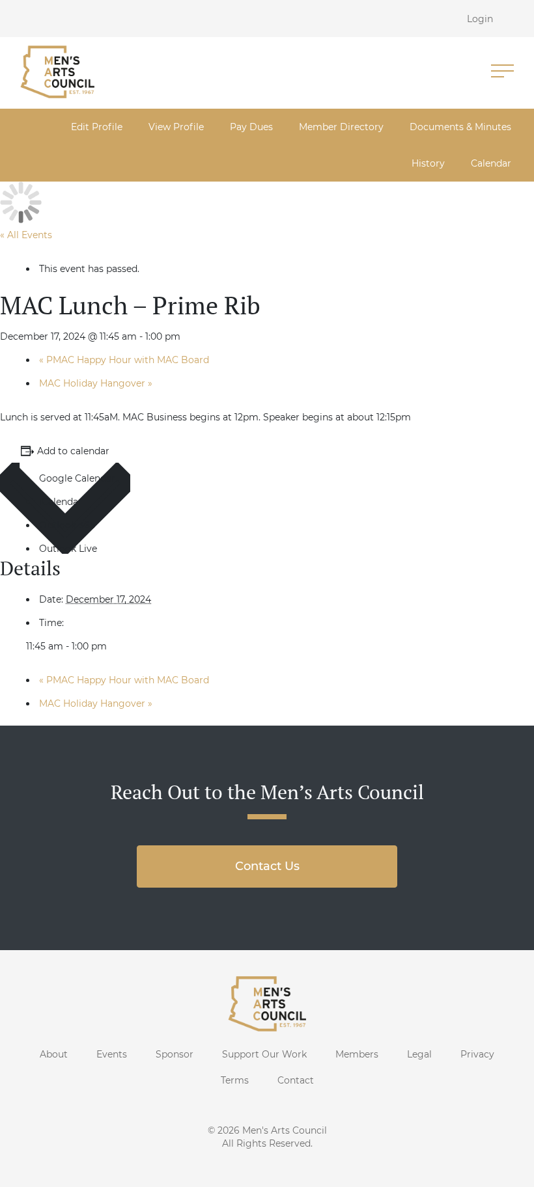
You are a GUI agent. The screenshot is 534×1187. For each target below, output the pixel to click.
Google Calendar (77, 478)
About (54, 1054)
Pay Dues (251, 127)
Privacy (477, 1054)
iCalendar (60, 502)
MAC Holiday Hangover (95, 383)
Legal (419, 1054)
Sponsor (174, 1054)
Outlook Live (68, 548)
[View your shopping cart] (519, 18)
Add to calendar (73, 451)
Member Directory (341, 127)
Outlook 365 (67, 525)
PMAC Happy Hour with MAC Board (124, 360)
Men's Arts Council (284, 1130)
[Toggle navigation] (502, 72)
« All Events (26, 235)
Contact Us (267, 866)
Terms (235, 1080)
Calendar (491, 163)
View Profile (176, 127)
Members (356, 1054)
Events (111, 1054)
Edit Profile (96, 127)
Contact (295, 1080)
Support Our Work (264, 1054)
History (428, 163)
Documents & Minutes (460, 127)
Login (480, 19)
